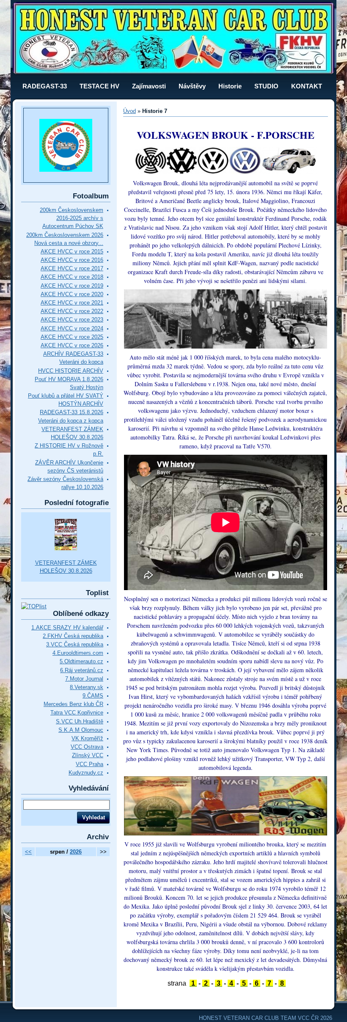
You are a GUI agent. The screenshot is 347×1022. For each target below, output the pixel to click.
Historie (230, 86)
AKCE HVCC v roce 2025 (72, 337)
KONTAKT (306, 86)
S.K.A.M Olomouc (80, 730)
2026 (76, 852)
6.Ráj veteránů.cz (81, 670)
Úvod (129, 111)
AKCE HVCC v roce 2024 (72, 328)
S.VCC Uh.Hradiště (79, 721)
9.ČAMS (93, 695)
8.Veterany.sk (86, 687)
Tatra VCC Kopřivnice (76, 712)
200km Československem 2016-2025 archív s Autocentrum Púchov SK (71, 218)
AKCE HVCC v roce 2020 (72, 294)
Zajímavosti (149, 86)
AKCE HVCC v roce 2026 (72, 345)
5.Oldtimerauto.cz (81, 661)
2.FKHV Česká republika (73, 636)
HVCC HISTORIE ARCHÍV (70, 371)
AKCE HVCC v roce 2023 (72, 319)
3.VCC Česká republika (74, 644)
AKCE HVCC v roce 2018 (72, 277)
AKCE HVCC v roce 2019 (72, 286)
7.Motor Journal (84, 679)
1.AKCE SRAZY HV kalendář (67, 627)
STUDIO (266, 86)
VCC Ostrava (87, 747)
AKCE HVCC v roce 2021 (72, 302)
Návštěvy (192, 86)
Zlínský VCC (87, 755)
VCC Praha (89, 764)
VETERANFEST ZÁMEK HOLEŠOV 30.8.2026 (66, 567)
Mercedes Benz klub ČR (73, 704)
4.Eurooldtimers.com (77, 653)
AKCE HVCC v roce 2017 (72, 268)
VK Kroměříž (87, 738)
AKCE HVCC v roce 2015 (72, 251)
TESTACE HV (99, 86)
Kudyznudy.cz (86, 772)
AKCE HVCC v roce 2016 (72, 260)
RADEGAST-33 (44, 86)
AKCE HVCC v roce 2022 (72, 311)
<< (28, 852)
